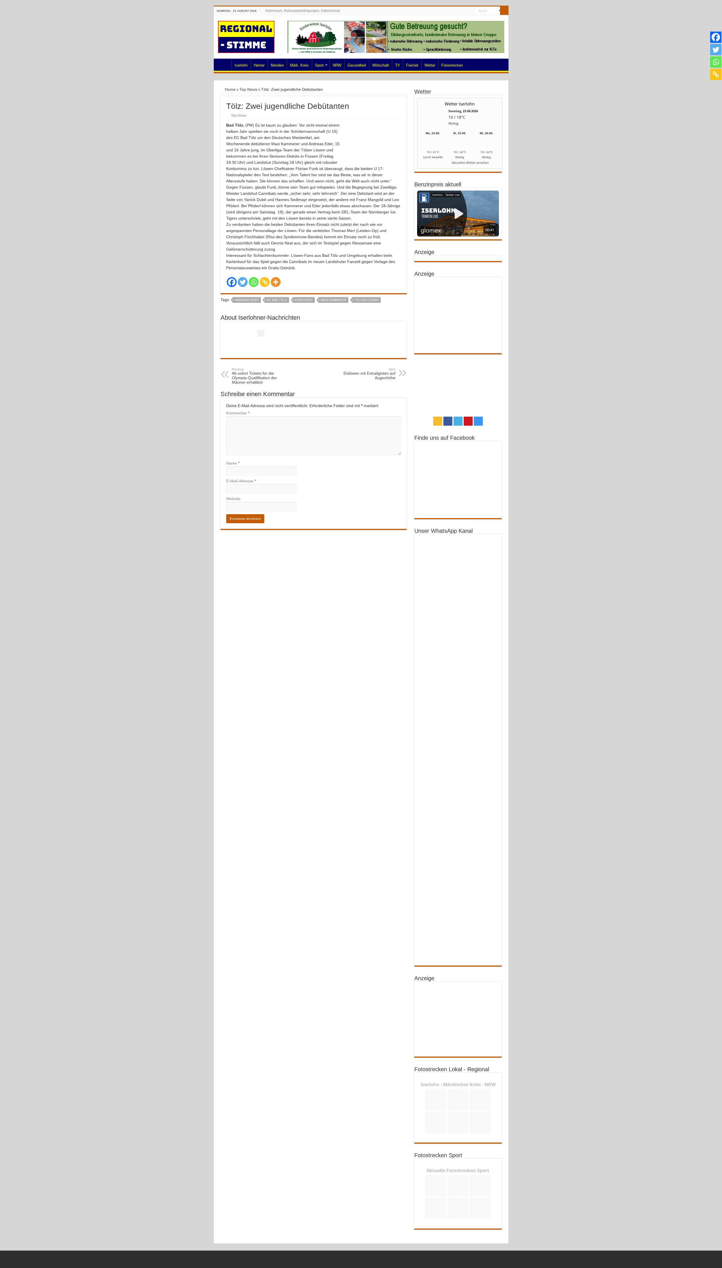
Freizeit (412, 65)
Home (224, 64)
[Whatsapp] (254, 282)
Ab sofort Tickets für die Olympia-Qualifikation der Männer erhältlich (254, 376)
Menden (277, 65)
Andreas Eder (247, 300)
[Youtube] (465, 11)
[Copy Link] (265, 282)
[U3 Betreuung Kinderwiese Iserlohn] (396, 36)
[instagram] (470, 11)
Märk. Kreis (299, 65)
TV (397, 65)
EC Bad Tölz (277, 300)
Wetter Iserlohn (460, 104)
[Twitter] (460, 11)
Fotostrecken (452, 65)
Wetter (429, 65)
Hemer (259, 65)
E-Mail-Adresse (241, 481)
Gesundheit (356, 65)
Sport (319, 65)
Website (233, 498)
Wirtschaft (380, 65)
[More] (276, 282)
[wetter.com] (433, 164)
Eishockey (304, 300)
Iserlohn (241, 65)
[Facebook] (454, 11)
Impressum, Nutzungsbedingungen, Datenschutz (302, 11)
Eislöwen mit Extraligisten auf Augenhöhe (369, 374)
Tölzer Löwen (366, 300)
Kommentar (238, 413)
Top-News (248, 89)
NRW (337, 65)
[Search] (504, 10)
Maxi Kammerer (333, 300)
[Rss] (449, 11)
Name (232, 463)
